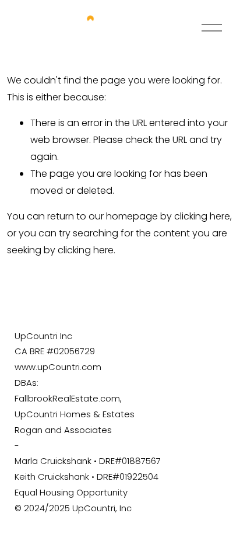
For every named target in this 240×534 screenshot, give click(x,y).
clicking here (202, 216)
